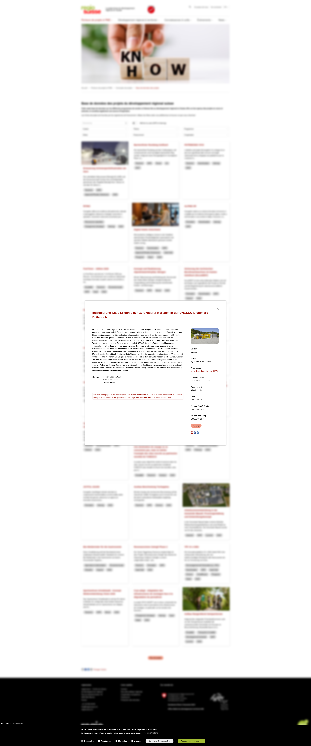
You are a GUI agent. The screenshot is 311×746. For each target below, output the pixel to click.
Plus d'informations (150, 732)
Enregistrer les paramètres (159, 741)
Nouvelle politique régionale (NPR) (204, 371)
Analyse (137, 741)
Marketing (122, 741)
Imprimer (196, 426)
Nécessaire (89, 741)
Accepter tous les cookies (191, 741)
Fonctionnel (106, 741)
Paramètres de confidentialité (12, 723)
